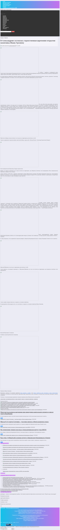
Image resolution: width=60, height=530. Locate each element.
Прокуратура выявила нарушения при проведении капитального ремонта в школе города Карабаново (23, 447)
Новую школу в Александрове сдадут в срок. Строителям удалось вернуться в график (17, 405)
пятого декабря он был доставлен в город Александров (45, 392)
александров (2, 399)
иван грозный (18, 399)
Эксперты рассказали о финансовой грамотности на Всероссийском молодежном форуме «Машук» (23, 459)
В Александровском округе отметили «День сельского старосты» (16, 467)
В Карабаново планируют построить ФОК (9, 490)
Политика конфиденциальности (12, 508)
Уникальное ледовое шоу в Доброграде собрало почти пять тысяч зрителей (18, 479)
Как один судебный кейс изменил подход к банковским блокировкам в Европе (25, 438)
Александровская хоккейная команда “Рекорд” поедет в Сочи (15, 481)
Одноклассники (6, 35)
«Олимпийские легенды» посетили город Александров (14, 486)
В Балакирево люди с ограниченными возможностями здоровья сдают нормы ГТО (19, 478)
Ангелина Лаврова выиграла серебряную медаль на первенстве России (17, 482)
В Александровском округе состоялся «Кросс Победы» (11, 489)
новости (23, 399)
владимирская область (10, 399)
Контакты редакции (7, 484)
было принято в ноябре (25, 392)
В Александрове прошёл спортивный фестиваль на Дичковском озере (14, 488)
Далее (1, 418)
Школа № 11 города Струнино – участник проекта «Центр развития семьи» (24, 422)
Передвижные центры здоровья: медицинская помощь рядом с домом (17, 463)
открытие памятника (29, 399)
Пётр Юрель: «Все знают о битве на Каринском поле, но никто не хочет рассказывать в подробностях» (23, 485)
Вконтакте (5, 34)
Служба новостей (12, 45)
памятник (36, 399)
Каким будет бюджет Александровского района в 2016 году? (12, 407)
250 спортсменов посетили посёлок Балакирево (12, 480)
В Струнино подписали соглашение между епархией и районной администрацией (17, 403)
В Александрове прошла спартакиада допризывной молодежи (15, 483)
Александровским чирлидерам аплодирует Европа (13, 477)
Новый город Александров (5, 9)
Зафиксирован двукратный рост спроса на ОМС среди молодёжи (16, 471)
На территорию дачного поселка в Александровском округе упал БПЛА (23, 430)
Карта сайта (2, 508)
